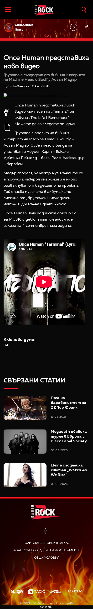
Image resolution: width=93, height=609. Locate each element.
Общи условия (46, 557)
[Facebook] (45, 530)
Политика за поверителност (46, 543)
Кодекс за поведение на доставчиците (46, 550)
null (6, 345)
